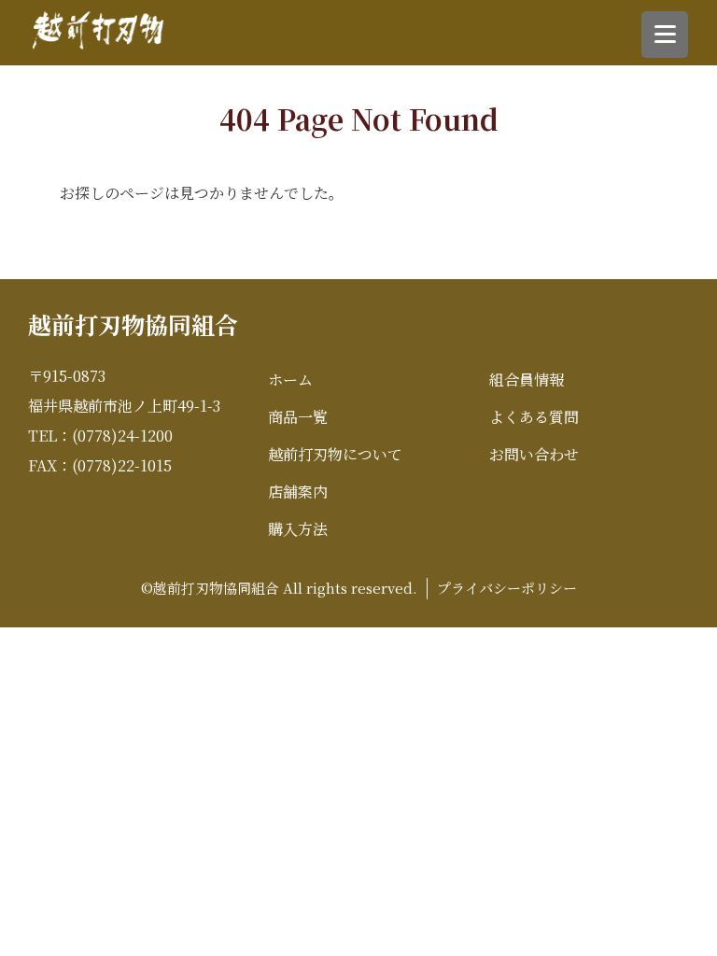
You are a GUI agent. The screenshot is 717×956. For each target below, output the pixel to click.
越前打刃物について (335, 454)
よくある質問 (534, 417)
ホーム (290, 379)
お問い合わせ (534, 454)
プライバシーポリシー (507, 588)
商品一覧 (298, 417)
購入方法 (298, 529)
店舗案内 (298, 491)
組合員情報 (526, 379)
